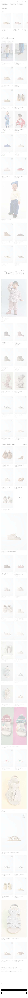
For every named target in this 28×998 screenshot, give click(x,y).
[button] (14, 990)
